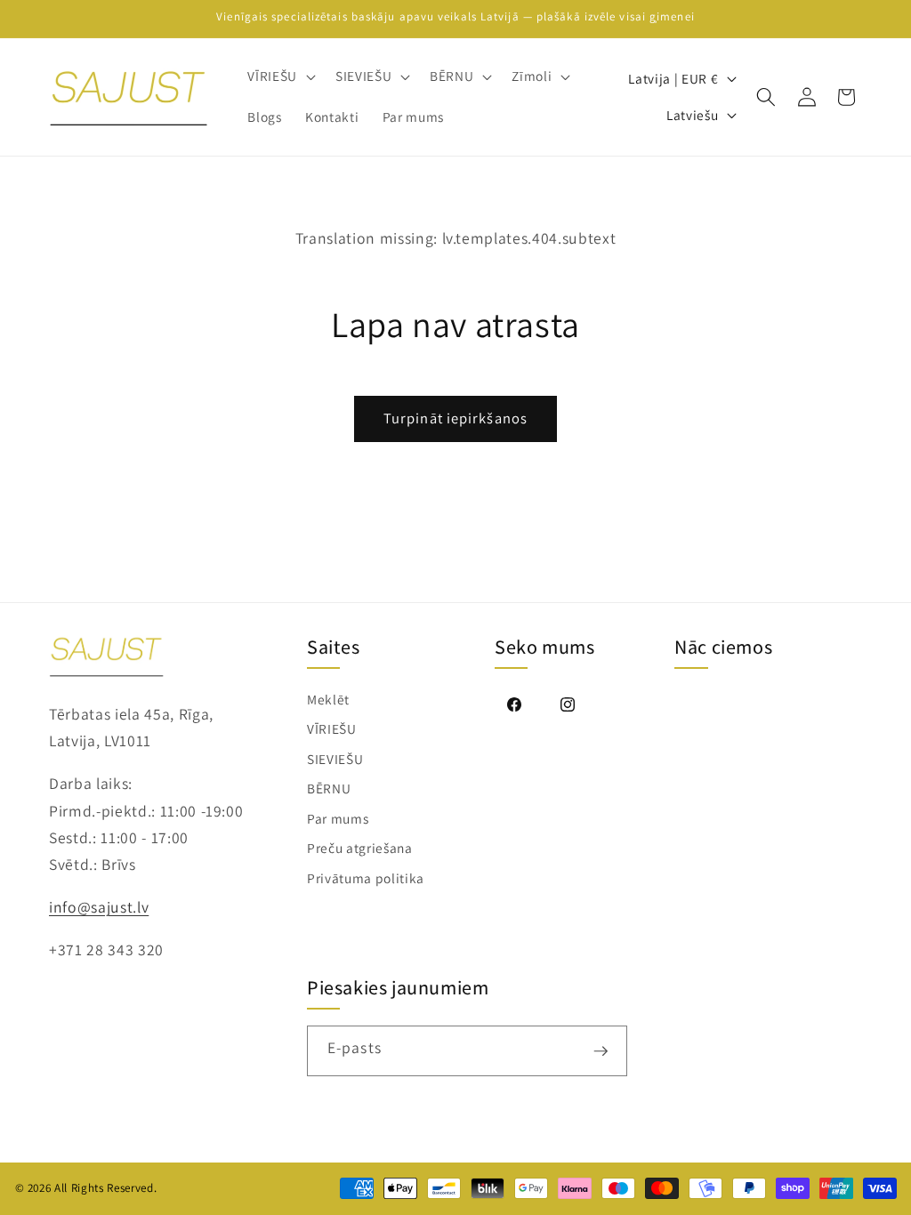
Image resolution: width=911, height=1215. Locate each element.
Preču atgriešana (360, 848)
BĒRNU (329, 788)
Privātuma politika (365, 878)
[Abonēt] (601, 1051)
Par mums (337, 818)
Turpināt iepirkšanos (455, 418)
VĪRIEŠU (332, 728)
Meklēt (328, 699)
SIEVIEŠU (335, 759)
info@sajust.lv (99, 907)
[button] (280, 76)
